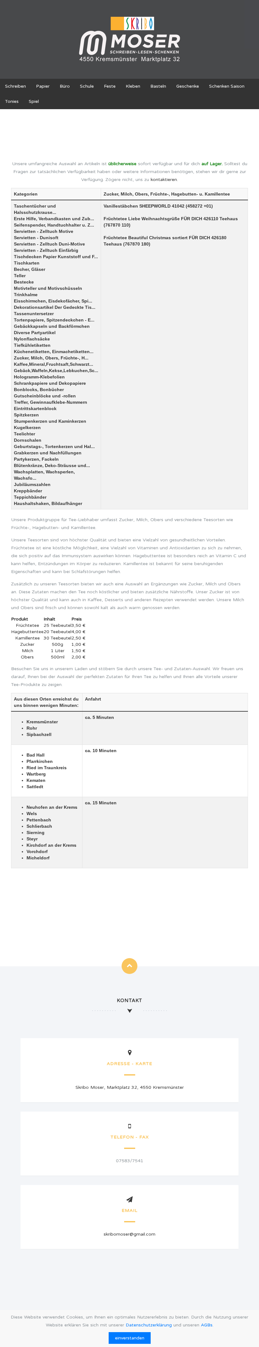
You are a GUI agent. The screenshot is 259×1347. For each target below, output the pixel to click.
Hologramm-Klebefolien (39, 376)
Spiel (34, 101)
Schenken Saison (226, 86)
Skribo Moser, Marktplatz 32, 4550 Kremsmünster (129, 1087)
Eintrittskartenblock (35, 408)
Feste (110, 86)
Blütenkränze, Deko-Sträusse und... (52, 465)
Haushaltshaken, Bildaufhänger (48, 503)
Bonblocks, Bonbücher (39, 389)
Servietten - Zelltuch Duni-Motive (49, 243)
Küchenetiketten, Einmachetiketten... (53, 351)
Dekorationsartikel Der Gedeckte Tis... (54, 307)
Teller (20, 275)
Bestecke (24, 281)
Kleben (133, 86)
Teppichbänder (30, 497)
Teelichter (24, 433)
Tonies (12, 101)
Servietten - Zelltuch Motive (43, 231)
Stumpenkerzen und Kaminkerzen (50, 421)
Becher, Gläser (29, 269)
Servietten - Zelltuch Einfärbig (46, 250)
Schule (87, 86)
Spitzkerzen (26, 414)
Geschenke (187, 86)
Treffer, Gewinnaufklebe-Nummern (50, 402)
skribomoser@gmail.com (129, 1234)
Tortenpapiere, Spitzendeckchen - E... (54, 319)
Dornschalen (27, 440)
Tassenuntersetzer (34, 313)
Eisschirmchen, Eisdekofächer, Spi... (53, 300)
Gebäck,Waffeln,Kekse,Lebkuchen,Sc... (56, 370)
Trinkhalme (26, 294)
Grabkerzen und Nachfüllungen (47, 452)
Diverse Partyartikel (35, 332)
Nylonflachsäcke (32, 338)
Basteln (158, 86)
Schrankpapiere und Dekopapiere (50, 383)
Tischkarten (26, 262)
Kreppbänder (28, 490)
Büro (65, 86)
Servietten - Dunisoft (36, 237)
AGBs (207, 1325)
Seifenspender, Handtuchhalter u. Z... (54, 225)
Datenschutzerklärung (149, 1325)
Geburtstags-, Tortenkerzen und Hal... (54, 446)
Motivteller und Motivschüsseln (48, 288)
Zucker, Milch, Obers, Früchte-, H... (51, 357)
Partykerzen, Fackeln (36, 459)
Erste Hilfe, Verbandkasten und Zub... (54, 218)
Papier (43, 86)
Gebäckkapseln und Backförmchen (52, 326)
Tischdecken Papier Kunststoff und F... (56, 256)
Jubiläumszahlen (32, 484)
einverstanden (129, 1338)
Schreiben (15, 86)
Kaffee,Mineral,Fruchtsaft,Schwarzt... (53, 364)
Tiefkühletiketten (32, 345)
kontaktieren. (164, 179)
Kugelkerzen (27, 427)
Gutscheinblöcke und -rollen (45, 395)
